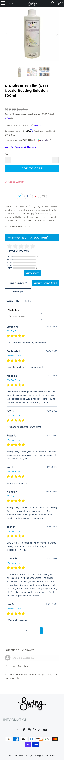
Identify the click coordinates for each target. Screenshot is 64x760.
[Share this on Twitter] (20, 196)
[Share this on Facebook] (27, 196)
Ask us (37, 125)
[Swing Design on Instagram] (29, 730)
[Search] (52, 3)
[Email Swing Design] (18, 730)
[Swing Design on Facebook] (24, 730)
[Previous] (6, 34)
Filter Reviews (13, 310)
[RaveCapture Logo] (37, 238)
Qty (6, 154)
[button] (32, 140)
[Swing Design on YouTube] (45, 730)
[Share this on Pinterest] (35, 196)
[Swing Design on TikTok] (40, 730)
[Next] (57, 34)
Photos (18, 291)
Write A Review (32, 273)
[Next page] (41, 630)
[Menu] (1, 3)
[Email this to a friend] (43, 196)
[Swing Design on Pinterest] (34, 730)
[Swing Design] (32, 3)
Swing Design (25, 755)
